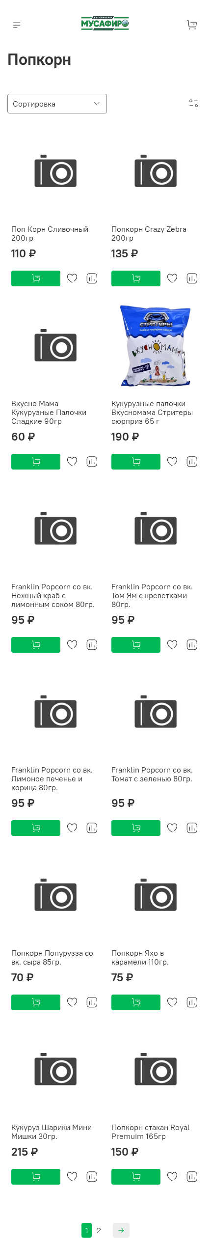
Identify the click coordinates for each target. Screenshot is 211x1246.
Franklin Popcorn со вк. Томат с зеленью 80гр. (152, 774)
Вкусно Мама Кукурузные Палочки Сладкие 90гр (48, 412)
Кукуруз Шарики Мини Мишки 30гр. (51, 1131)
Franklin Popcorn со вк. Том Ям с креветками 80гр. (152, 595)
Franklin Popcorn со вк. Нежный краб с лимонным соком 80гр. (53, 595)
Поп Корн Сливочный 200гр (49, 233)
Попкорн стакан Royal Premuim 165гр (150, 1131)
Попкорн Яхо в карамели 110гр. (140, 957)
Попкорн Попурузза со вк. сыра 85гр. (52, 957)
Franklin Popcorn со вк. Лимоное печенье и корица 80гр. (52, 778)
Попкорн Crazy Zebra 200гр (148, 233)
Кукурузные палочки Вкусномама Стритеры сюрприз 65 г (152, 412)
